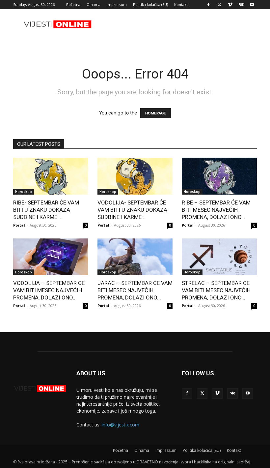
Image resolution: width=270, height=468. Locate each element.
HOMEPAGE (155, 113)
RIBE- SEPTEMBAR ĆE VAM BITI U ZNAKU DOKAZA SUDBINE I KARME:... (46, 209)
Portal (19, 225)
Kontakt (181, 4)
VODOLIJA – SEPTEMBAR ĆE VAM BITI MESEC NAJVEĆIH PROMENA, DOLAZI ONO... (49, 290)
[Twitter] (219, 4)
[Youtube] (252, 4)
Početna (73, 4)
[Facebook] (208, 4)
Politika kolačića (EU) (150, 4)
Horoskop (23, 191)
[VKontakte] (241, 4)
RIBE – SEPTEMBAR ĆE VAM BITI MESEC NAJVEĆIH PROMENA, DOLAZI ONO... (216, 209)
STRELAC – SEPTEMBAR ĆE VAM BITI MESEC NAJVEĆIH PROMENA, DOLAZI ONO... (216, 290)
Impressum (117, 4)
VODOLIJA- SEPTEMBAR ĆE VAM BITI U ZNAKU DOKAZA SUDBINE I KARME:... (132, 209)
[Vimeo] (230, 4)
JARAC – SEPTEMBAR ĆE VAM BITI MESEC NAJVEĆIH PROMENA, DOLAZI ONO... (135, 290)
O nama (93, 4)
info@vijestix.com (120, 424)
